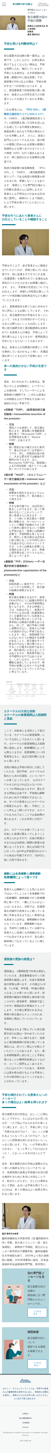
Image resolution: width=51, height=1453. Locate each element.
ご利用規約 (25, 1423)
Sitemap (25, 1427)
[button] (4, 4)
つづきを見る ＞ (37, 1312)
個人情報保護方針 (25, 1418)
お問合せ (25, 1413)
